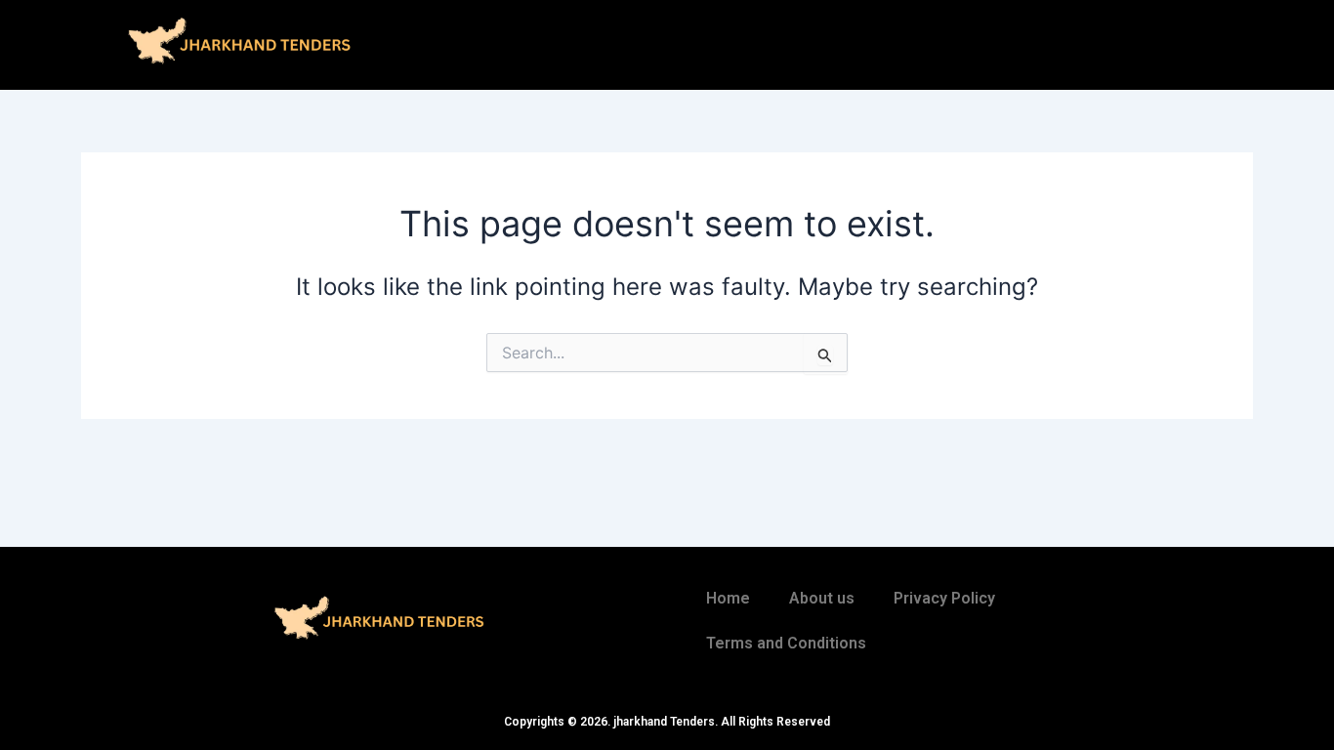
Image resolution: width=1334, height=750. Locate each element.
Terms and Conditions (786, 643)
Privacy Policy (944, 598)
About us (822, 598)
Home (728, 598)
